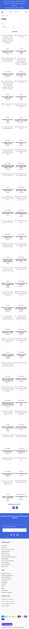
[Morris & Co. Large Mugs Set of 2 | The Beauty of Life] (7, 486)
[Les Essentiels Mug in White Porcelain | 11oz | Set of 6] (21, 109)
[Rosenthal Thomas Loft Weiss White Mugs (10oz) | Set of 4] (21, 297)
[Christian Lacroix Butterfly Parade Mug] (21, 321)
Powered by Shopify (18, 627)
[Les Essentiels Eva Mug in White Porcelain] (7, 179)
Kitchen (3, 584)
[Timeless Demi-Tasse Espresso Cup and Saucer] (21, 416)
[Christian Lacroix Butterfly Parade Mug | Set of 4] (7, 321)
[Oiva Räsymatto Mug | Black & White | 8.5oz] (21, 179)
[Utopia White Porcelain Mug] (21, 226)
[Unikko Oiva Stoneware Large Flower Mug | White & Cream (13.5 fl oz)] (7, 368)
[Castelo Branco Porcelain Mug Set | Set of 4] (7, 63)
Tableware (4, 583)
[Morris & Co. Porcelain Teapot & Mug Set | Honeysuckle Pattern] (7, 249)
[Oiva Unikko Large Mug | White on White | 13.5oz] (7, 202)
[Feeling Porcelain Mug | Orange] (21, 41)
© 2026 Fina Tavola (6, 627)
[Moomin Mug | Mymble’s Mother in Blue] (7, 86)
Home (2, 15)
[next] (17, 507)
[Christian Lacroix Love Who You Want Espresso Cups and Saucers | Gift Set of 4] (7, 392)
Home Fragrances (6, 577)
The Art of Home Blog (7, 549)
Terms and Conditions (7, 560)
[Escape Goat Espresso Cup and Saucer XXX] (21, 440)
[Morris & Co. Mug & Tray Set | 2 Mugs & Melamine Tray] (7, 416)
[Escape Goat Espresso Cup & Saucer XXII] (21, 273)
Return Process (5, 555)
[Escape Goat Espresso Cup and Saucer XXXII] (7, 440)
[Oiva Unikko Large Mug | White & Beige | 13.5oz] (21, 249)
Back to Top (4, 566)
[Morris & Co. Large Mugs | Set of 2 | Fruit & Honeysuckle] (7, 297)
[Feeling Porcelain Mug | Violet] (21, 86)
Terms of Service (6, 564)
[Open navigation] (4, 12)
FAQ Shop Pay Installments (9, 557)
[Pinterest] (14, 535)
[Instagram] (17, 535)
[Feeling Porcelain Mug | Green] (21, 132)
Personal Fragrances (7, 575)
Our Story (4, 547)
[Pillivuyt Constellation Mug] (21, 463)
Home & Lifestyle (6, 579)
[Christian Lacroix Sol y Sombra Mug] (21, 344)
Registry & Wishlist (6, 592)
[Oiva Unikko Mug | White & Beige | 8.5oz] (7, 132)
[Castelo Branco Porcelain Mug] (21, 392)
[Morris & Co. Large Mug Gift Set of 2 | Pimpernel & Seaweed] (7, 344)
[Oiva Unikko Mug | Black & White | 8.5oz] (7, 226)
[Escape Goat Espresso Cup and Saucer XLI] (7, 463)
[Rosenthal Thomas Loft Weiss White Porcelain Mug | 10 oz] (21, 202)
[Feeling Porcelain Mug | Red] (7, 109)
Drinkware (4, 581)
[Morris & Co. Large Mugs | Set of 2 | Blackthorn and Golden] (7, 273)
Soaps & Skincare (6, 573)
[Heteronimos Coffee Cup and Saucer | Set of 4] (21, 368)
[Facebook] (11, 535)
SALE (2, 588)
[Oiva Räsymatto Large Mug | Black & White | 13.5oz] (21, 155)
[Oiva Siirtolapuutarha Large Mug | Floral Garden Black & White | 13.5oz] (7, 155)
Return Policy (5, 553)
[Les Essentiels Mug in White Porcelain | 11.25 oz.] (7, 41)
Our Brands (4, 590)
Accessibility (4, 559)
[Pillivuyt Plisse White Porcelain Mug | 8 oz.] (21, 63)
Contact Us (4, 545)
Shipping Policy (5, 551)
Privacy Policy (5, 562)
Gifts (2, 586)
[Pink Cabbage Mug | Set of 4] (21, 486)
